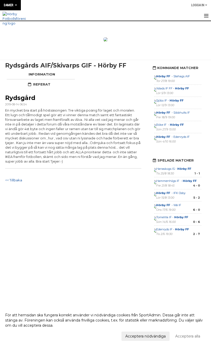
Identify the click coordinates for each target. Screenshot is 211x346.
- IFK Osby (171, 193)
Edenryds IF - (173, 229)
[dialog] (105, 325)
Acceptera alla (187, 336)
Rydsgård (20, 98)
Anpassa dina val (19, 335)
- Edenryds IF (173, 137)
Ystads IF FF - (173, 88)
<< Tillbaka (13, 180)
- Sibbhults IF (173, 112)
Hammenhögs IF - (176, 181)
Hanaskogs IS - (174, 169)
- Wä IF (168, 205)
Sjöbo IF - (170, 100)
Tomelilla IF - (172, 217)
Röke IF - (170, 124)
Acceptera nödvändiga (145, 336)
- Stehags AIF (173, 76)
